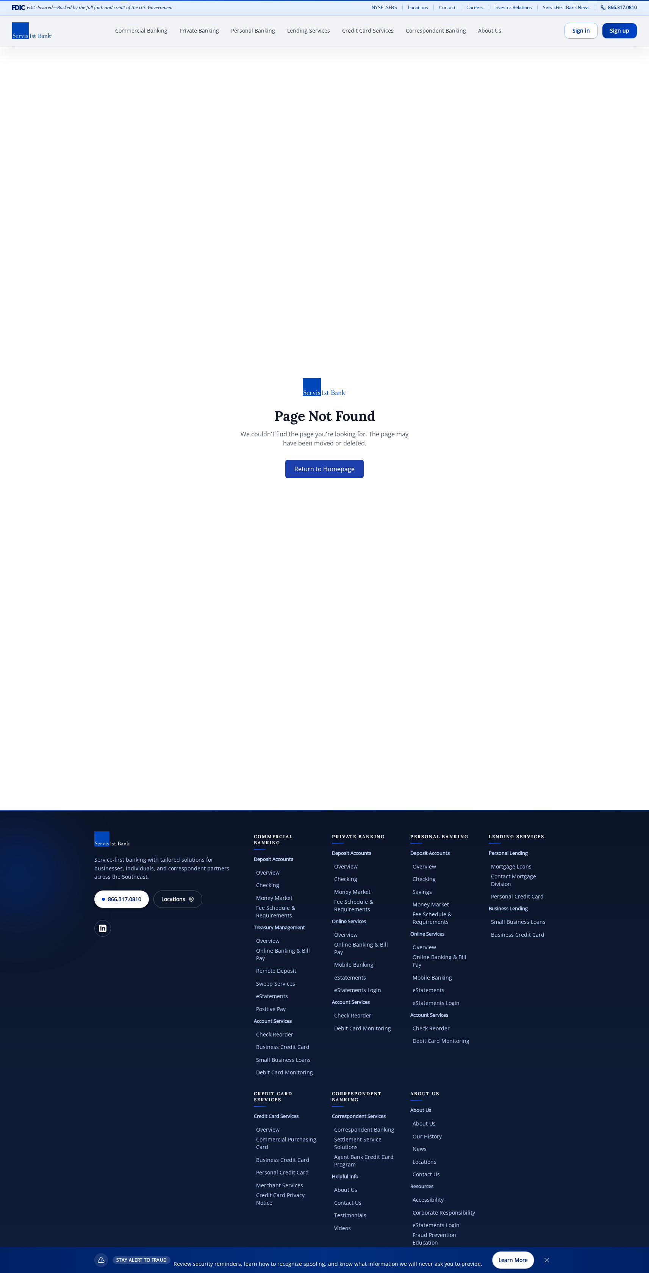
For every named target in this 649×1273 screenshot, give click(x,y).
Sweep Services (275, 983)
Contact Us (347, 1202)
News (420, 1148)
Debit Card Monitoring (284, 1072)
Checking (267, 885)
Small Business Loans (283, 1059)
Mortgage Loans (511, 866)
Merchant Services (279, 1185)
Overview (268, 872)
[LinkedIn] (102, 928)
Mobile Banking (354, 964)
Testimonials (350, 1215)
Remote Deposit (276, 970)
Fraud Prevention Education (434, 1238)
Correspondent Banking (364, 1129)
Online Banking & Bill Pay (283, 954)
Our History (427, 1136)
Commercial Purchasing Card (286, 1143)
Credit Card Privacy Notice (280, 1198)
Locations (418, 8)
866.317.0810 (622, 8)
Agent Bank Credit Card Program (364, 1160)
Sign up (619, 30)
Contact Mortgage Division (513, 880)
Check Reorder (274, 1034)
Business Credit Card (283, 1046)
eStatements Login (357, 990)
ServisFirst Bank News (566, 8)
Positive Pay (271, 1009)
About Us (345, 1189)
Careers (477, 8)
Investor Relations (515, 8)
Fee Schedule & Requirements (275, 911)
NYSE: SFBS (384, 8)
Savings (422, 891)
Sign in (581, 30)
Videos (342, 1228)
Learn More (513, 1260)
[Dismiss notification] (546, 1260)
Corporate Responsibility (444, 1212)
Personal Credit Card (517, 896)
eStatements (272, 996)
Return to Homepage (324, 469)
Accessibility (428, 1199)
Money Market (274, 897)
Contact (447, 8)
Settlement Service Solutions (358, 1143)
